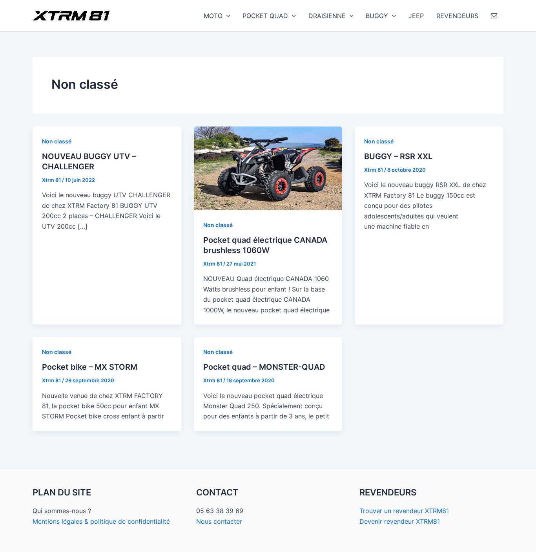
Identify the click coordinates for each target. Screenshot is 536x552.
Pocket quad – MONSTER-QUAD (264, 367)
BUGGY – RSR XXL (398, 156)
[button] (226, 15)
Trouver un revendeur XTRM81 (404, 511)
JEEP (416, 16)
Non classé (56, 141)
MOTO (213, 16)
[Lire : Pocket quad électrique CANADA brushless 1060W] (268, 168)
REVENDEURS (457, 16)
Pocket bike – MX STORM (89, 367)
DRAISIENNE (327, 16)
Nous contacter (219, 521)
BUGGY (377, 16)
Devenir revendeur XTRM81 (399, 521)
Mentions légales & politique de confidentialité (101, 521)
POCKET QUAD (265, 16)
